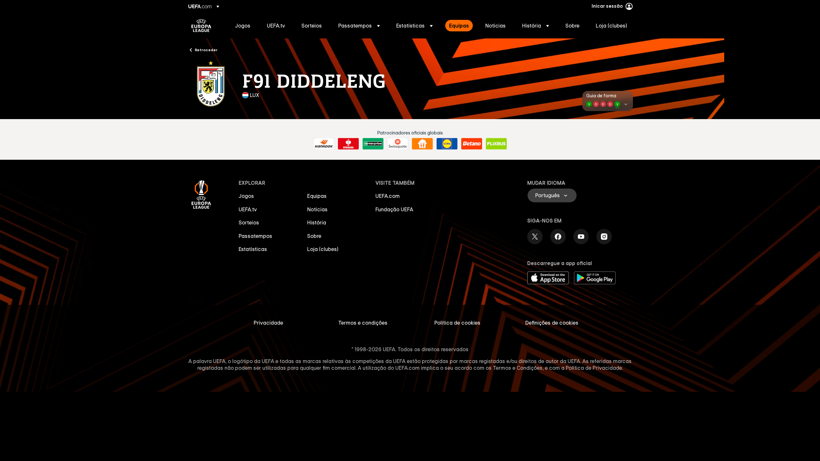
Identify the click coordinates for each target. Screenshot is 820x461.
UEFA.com (387, 196)
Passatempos (255, 236)
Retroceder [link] (206, 49)
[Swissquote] (397, 144)
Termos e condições (363, 323)
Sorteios (249, 222)
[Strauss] (348, 144)
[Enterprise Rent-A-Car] (373, 144)
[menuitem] (243, 26)
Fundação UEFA (394, 209)
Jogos (246, 196)
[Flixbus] (496, 144)
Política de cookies (457, 323)
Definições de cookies (551, 323)
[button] (359, 26)
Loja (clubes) (323, 249)
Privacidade (268, 323)
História (316, 222)
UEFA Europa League (201, 25)
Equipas (317, 196)
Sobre (314, 236)
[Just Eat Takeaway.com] (422, 144)
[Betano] (471, 144)
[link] (243, 26)
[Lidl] (447, 144)
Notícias (317, 209)
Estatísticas (253, 249)
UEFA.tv (248, 209)
